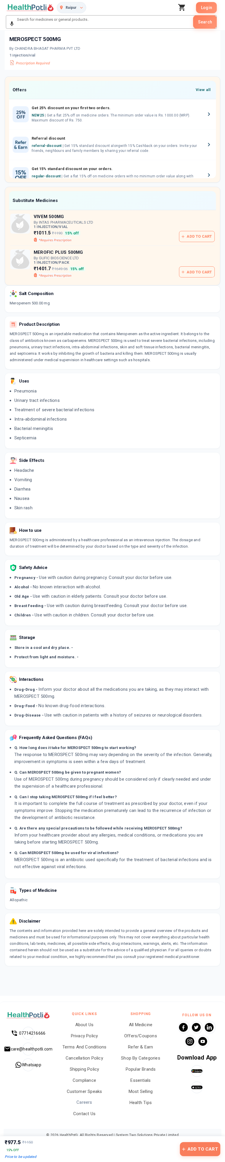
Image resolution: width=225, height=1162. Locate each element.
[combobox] (104, 22)
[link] (30, 7)
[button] (12, 24)
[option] (112, 114)
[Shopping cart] (183, 7)
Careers (84, 1102)
